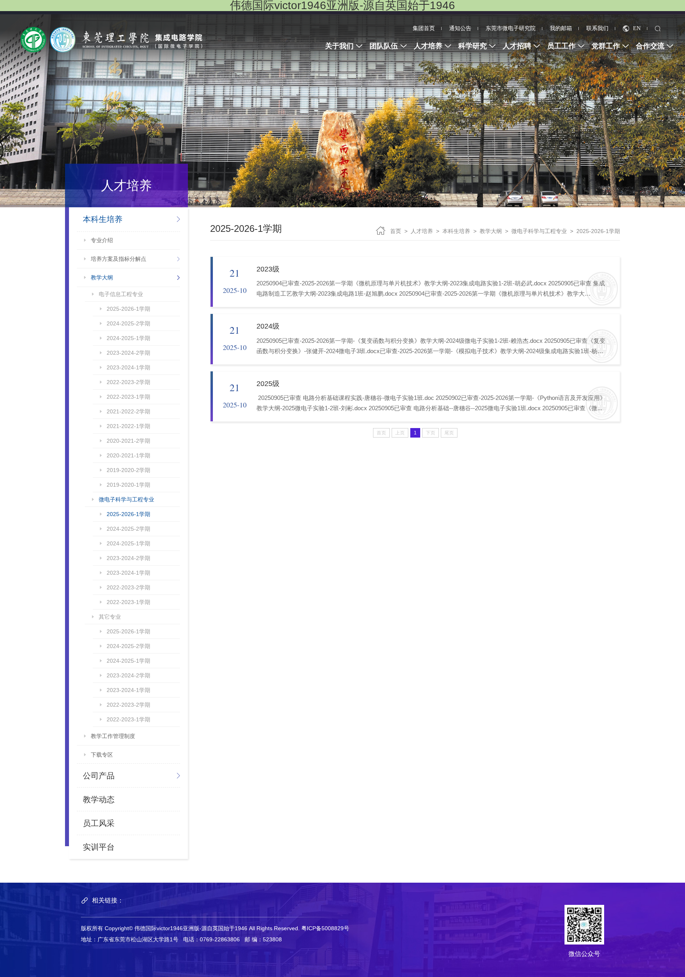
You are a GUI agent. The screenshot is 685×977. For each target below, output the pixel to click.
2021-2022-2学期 (128, 411)
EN (637, 28)
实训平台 (99, 847)
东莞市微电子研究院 (511, 28)
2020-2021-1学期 (128, 455)
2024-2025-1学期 (128, 338)
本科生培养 (102, 219)
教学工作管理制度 (113, 736)
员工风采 (99, 823)
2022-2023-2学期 (128, 382)
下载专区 (102, 754)
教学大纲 (102, 277)
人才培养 (422, 231)
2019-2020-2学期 (128, 470)
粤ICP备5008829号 (325, 928)
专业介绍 (102, 240)
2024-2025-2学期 (128, 323)
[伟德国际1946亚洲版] (111, 39)
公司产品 (99, 775)
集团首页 (424, 28)
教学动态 (99, 799)
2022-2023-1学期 (128, 397)
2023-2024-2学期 (128, 353)
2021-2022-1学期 (128, 426)
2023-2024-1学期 (128, 367)
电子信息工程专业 (121, 294)
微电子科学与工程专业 (126, 499)
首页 (395, 231)
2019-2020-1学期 (128, 485)
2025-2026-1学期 (128, 309)
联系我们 (597, 28)
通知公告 (460, 28)
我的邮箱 (561, 28)
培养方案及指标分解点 (118, 259)
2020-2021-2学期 (128, 441)
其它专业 (110, 617)
